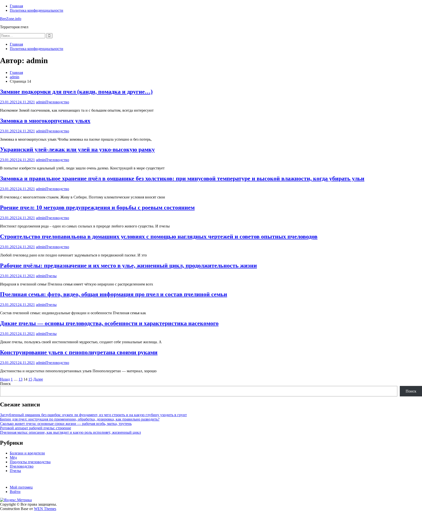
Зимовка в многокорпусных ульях (45, 121)
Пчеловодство (57, 102)
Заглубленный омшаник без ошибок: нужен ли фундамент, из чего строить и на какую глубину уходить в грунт (93, 415)
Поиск (5, 384)
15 (30, 379)
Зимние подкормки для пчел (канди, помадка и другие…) (76, 91)
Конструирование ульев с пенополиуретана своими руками (79, 352)
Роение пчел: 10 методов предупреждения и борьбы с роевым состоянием (97, 207)
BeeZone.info (10, 19)
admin (40, 102)
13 (20, 379)
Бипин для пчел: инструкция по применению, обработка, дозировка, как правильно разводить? (79, 419)
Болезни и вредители (27, 453)
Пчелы (51, 276)
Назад (5, 379)
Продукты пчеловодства (30, 462)
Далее (38, 379)
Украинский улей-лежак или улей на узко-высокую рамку (77, 149)
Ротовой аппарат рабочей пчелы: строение (35, 428)
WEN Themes (45, 509)
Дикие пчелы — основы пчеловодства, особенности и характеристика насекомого (109, 323)
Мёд (13, 457)
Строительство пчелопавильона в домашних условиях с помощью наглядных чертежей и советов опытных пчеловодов (158, 236)
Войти (15, 492)
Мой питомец (21, 487)
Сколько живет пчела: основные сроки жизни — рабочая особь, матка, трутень (66, 424)
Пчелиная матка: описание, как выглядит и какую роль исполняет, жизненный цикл (70, 432)
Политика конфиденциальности (36, 10)
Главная (16, 6)
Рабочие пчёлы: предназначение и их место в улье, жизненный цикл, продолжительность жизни (128, 265)
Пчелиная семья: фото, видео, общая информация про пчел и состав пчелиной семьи (113, 294)
